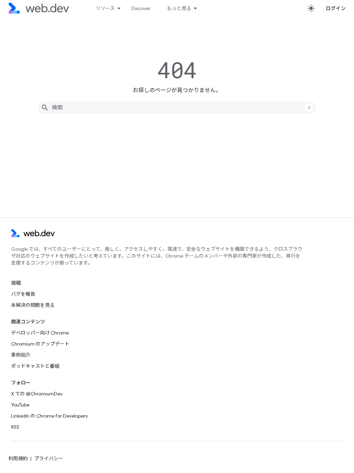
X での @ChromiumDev (37, 394)
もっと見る (179, 8)
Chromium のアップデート (40, 344)
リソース (105, 8)
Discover (140, 8)
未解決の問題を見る (33, 305)
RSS (15, 427)
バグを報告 (23, 294)
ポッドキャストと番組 (35, 366)
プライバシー (48, 458)
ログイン (336, 8)
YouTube (20, 405)
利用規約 (18, 458)
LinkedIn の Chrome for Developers (49, 416)
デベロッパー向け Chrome (40, 333)
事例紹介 (20, 355)
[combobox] (177, 107)
